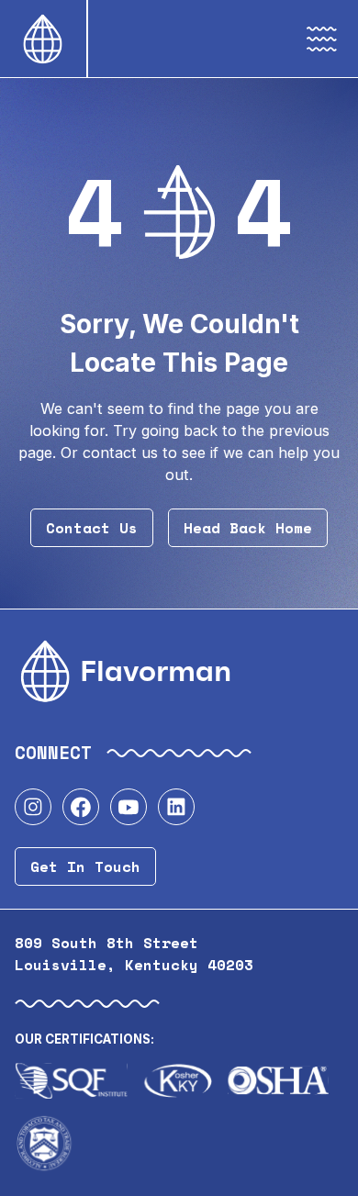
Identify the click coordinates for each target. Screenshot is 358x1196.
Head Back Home (248, 528)
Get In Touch (85, 866)
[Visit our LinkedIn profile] (176, 806)
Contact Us (92, 528)
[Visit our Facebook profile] (80, 806)
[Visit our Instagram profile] (33, 806)
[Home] (43, 38)
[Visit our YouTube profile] (128, 806)
